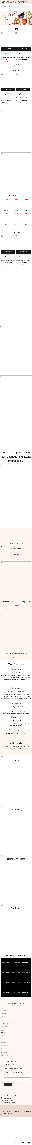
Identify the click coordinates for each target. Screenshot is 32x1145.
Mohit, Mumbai (16, 743)
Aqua (5, 224)
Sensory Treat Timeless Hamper (23, 260)
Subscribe (8, 1085)
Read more (16, 605)
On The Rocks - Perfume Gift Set (8, 98)
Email (6, 1075)
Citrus (16, 210)
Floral (6, 210)
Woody (26, 224)
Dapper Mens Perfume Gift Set (8, 260)
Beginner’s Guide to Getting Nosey (16, 601)
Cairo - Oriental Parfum (22, 98)
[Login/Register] (15, 1143)
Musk (16, 224)
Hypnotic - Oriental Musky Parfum (8, 57)
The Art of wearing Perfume (16, 654)
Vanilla (26, 210)
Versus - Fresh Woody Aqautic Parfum (23, 57)
